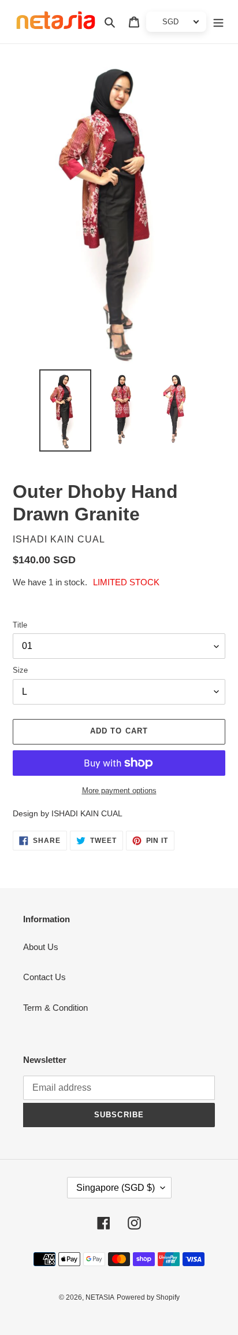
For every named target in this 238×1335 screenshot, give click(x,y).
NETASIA (99, 1297)
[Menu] (218, 21)
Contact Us (44, 977)
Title (20, 625)
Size (20, 670)
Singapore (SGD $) (115, 1188)
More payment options (119, 790)
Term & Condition (55, 1008)
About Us (40, 947)
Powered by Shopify (148, 1297)
